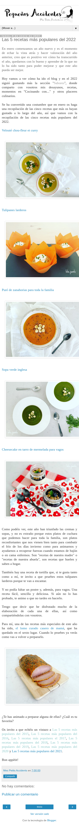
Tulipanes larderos (14, 210)
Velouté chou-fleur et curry (20, 130)
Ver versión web (39, 813)
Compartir (10, 776)
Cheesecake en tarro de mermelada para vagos (33, 449)
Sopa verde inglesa (14, 369)
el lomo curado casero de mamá (40, 628)
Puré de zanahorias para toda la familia (28, 290)
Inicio (39, 807)
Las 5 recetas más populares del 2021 (37, 751)
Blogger (51, 820)
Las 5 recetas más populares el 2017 (38, 738)
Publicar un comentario (20, 794)
